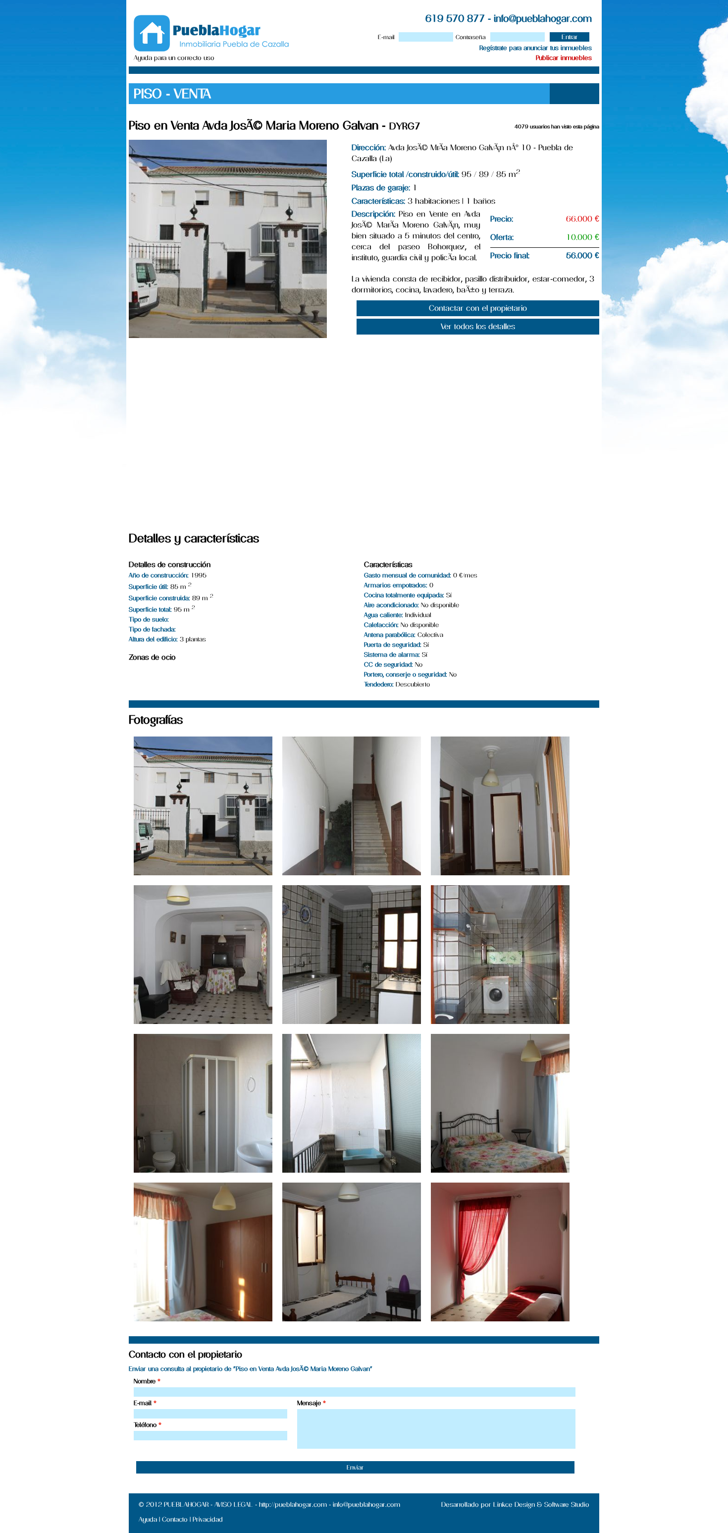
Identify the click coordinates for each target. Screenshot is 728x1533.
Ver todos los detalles (478, 326)
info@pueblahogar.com (543, 18)
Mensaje (309, 1403)
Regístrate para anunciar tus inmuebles (535, 48)
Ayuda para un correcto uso (174, 57)
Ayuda (148, 1519)
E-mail (386, 36)
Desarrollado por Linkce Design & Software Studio (515, 1504)
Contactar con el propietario (478, 308)
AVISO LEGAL (233, 1504)
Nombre (145, 1381)
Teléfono (145, 1424)
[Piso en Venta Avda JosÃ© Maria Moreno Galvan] (203, 872)
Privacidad (208, 1519)
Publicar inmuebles (564, 57)
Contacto (175, 1519)
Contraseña (471, 36)
